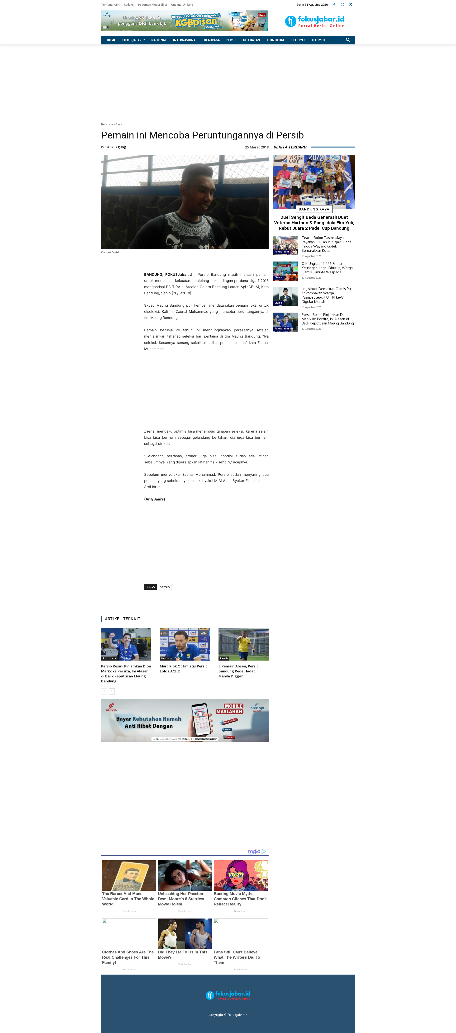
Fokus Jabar (110, 658)
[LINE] (225, 600)
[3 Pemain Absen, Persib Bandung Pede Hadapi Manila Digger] (243, 644)
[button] (348, 40)
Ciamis (279, 277)
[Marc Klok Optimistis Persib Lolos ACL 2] (185, 644)
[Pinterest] (203, 600)
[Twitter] (351, 4)
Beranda (107, 124)
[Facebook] (334, 4)
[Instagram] (342, 4)
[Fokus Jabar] (315, 21)
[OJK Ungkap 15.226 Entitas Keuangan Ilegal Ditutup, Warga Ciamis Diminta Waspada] (285, 271)
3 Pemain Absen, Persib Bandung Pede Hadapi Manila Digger (238, 671)
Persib (120, 124)
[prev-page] (104, 691)
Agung (120, 147)
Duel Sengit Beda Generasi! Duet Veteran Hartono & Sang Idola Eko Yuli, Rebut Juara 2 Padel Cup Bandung (314, 222)
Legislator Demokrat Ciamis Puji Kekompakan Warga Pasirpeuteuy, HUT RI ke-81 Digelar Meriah (327, 295)
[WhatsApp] (214, 600)
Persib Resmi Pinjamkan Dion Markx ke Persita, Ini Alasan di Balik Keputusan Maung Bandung (126, 673)
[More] (237, 600)
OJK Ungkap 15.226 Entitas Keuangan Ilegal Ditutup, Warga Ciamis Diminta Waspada (327, 267)
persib (165, 587)
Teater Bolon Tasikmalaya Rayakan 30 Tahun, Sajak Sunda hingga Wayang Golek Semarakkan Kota (327, 244)
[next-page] (112, 691)
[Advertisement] (228, 82)
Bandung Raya (314, 209)
